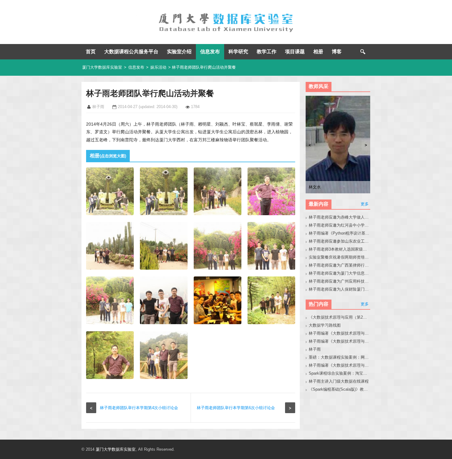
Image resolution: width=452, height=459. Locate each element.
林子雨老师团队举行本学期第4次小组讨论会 (139, 407)
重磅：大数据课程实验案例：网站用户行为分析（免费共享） (340, 357)
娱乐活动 (158, 67)
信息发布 (210, 51)
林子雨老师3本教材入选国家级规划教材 (340, 249)
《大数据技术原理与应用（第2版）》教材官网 (340, 317)
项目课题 (295, 51)
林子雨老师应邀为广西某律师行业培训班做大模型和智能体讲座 (340, 265)
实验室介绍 (179, 51)
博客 (337, 51)
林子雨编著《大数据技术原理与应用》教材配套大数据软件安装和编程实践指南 (340, 341)
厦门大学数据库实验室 (102, 67)
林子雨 (315, 349)
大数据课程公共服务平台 (131, 51)
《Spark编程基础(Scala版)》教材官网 (340, 389)
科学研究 (238, 51)
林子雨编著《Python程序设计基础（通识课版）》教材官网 (340, 233)
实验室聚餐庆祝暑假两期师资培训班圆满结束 (340, 257)
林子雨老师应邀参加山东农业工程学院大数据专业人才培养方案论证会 (340, 241)
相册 (318, 51)
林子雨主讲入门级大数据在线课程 (339, 381)
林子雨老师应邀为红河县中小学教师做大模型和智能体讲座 (340, 225)
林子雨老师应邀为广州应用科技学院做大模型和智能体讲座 (340, 281)
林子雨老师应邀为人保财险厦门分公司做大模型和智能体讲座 (340, 289)
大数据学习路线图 (325, 325)
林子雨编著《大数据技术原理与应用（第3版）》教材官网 (340, 333)
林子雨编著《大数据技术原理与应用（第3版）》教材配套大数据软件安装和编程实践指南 (340, 365)
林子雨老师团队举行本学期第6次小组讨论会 (236, 407)
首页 (91, 51)
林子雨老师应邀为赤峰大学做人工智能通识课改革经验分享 (340, 217)
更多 (365, 204)
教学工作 (266, 51)
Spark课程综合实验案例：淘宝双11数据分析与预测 (340, 373)
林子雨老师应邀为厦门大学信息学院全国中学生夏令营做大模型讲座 (340, 273)
